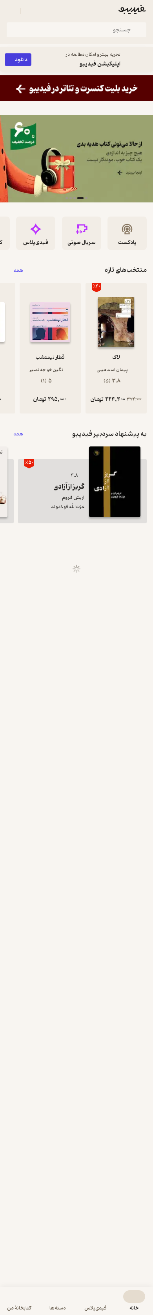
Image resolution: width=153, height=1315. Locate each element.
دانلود (21, 60)
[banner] (76, 88)
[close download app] (145, 59)
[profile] (11, 11)
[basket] (30, 11)
